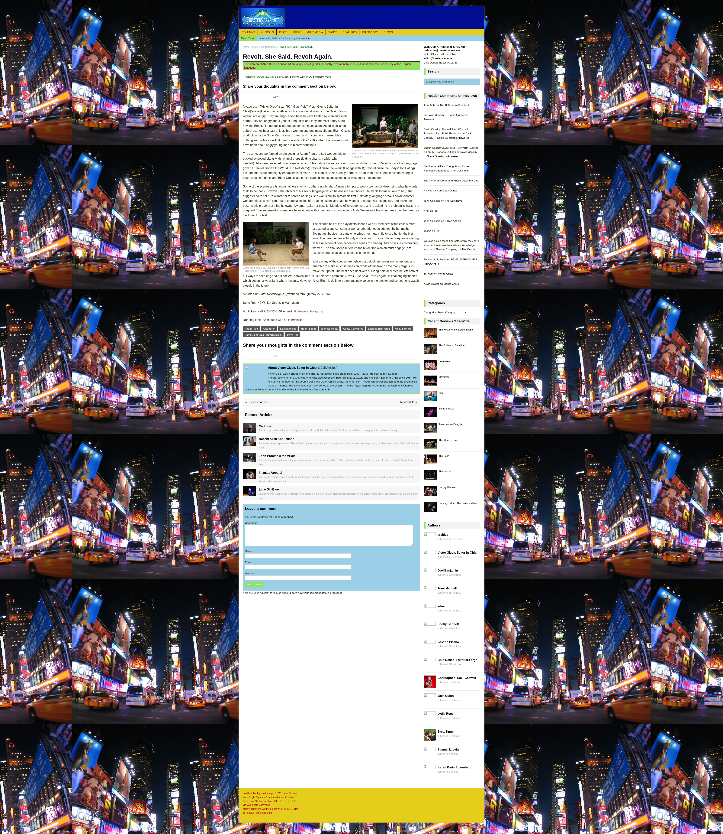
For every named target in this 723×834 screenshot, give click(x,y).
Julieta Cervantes (352, 328)
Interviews (370, 32)
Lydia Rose (446, 713)
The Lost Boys (453, 200)
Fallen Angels (453, 220)
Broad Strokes (446, 408)
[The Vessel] (430, 478)
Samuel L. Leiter (449, 749)
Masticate (284, 38)
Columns (248, 32)
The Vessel (445, 471)
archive (443, 534)
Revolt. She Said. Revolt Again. (263, 334)
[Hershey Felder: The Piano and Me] (430, 509)
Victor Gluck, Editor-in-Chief (290, 76)
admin (442, 606)
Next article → (409, 402)
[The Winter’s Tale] (430, 446)
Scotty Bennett (448, 624)
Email (248, 562)
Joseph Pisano (448, 642)
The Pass (444, 455)
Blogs (388, 32)
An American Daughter (451, 424)
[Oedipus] (249, 430)
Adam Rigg (251, 328)
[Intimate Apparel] (249, 477)
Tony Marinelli (447, 588)
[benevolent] (430, 367)
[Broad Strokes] (430, 415)
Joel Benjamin (448, 570)
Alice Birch (269, 328)
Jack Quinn (446, 695)
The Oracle (468, 249)
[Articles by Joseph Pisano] (430, 649)
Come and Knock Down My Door (459, 180)
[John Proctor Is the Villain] (249, 460)
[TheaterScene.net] (361, 17)
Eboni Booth (308, 328)
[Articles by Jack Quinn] (430, 703)
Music (297, 32)
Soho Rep (292, 334)
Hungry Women (447, 487)
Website (250, 573)
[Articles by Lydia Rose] (430, 721)
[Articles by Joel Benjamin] (430, 578)
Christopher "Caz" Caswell (457, 677)
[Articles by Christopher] (430, 685)
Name (248, 551)
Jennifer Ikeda (329, 328)
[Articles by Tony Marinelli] (430, 596)
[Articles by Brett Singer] (430, 739)
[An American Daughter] (430, 430)
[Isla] (430, 399)
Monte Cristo (445, 273)
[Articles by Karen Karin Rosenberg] (430, 775)
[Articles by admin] (430, 613)
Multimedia (315, 32)
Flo (435, 210)
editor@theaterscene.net (438, 58)
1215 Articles (327, 367)
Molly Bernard (403, 328)
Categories (430, 312)
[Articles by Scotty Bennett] (430, 631)
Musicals (267, 32)
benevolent (445, 361)
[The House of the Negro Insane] (430, 336)
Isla (441, 392)
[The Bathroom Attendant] (430, 351)
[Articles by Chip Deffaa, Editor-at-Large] (430, 667)
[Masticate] (430, 383)
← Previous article (256, 402)
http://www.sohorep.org (308, 311)
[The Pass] (430, 462)
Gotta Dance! (450, 190)
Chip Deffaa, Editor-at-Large (457, 660)
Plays (283, 32)
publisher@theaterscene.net (442, 50)
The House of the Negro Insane (456, 329)
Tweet (275, 97)
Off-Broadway (316, 76)
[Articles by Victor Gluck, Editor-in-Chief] (430, 560)
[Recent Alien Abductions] (249, 443)
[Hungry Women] (430, 493)
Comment (251, 522)
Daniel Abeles (288, 328)
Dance (332, 32)
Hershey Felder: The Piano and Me (458, 503)
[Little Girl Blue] (249, 494)
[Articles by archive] (430, 542)
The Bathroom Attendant (454, 104)
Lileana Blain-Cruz (379, 328)
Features (350, 32)
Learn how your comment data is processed (316, 592)
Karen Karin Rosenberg (454, 767)
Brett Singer (446, 731)
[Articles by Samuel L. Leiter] (430, 757)
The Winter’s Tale (448, 440)
